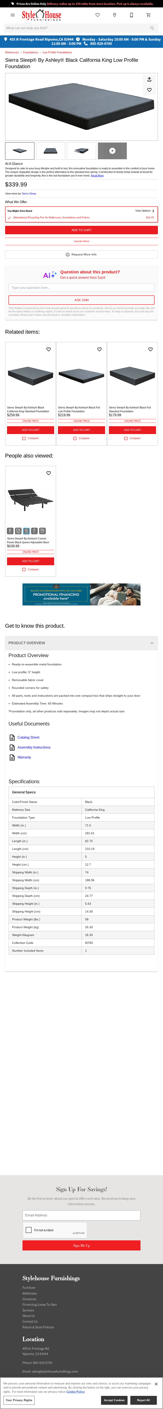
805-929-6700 (42, 1363)
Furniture (28, 1287)
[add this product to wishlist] (149, 90)
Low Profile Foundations (57, 52)
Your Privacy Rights (19, 1400)
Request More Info (84, 254)
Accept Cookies (114, 1400)
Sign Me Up (81, 1245)
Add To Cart (82, 230)
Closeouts (29, 1299)
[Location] (115, 15)
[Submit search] (152, 28)
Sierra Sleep (29, 193)
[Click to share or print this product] (149, 79)
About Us (28, 1316)
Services (28, 1310)
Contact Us (30, 1321)
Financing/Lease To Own (39, 1304)
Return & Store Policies (38, 1327)
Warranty (24, 757)
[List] (98, 15)
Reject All (143, 1400)
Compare (33, 438)
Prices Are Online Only (84, 4)
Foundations (30, 52)
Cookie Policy (75, 1391)
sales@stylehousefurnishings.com (55, 1371)
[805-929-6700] (131, 15)
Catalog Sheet (28, 737)
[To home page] (41, 15)
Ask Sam (81, 300)
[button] (13, 15)
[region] (81, 1393)
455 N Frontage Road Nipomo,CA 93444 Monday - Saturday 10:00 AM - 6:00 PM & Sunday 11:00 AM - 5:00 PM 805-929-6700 (85, 41)
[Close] (156, 1384)
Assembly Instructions (34, 747)
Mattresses (12, 52)
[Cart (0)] (148, 15)
